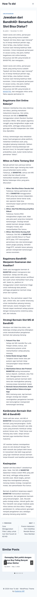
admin (7, 31)
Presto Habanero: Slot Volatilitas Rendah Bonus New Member (28, 528)
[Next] (31, 562)
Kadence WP (20, 591)
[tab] (14, 573)
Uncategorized (8, 13)
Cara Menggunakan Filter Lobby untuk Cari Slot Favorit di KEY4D (9, 529)
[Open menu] (33, 3)
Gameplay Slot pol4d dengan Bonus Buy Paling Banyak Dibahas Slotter (18, 560)
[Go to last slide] (5, 562)
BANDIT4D (7, 91)
